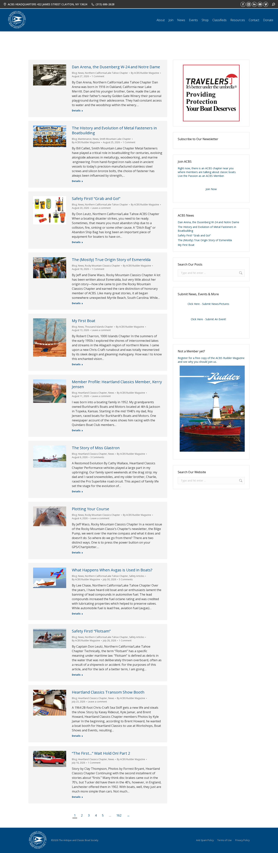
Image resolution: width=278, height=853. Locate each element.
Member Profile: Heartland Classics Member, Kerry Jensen (117, 384)
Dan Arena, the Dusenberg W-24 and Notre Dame (116, 66)
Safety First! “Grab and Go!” (96, 198)
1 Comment (98, 76)
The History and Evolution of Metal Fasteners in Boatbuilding (114, 130)
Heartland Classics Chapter (92, 392)
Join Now (211, 189)
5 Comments (126, 579)
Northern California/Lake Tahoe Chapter (106, 73)
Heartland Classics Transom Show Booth (108, 692)
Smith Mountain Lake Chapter (115, 139)
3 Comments (97, 457)
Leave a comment (101, 208)
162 (118, 815)
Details (76, 110)
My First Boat (83, 320)
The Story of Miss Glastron (96, 447)
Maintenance (85, 139)
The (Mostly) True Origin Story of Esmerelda (111, 259)
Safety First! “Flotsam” (91, 631)
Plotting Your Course (90, 508)
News (81, 73)
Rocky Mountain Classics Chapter (102, 265)
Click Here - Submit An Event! (208, 319)
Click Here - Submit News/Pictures (208, 304)
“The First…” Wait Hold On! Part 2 (101, 753)
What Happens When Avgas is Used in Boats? (112, 570)
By (145, 73)
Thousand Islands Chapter (99, 326)
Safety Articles (136, 576)
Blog (74, 73)
